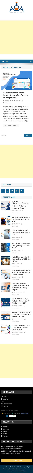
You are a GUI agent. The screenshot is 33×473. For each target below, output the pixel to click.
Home (5, 397)
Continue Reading (12, 125)
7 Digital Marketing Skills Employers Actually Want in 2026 (21, 232)
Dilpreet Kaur (19, 100)
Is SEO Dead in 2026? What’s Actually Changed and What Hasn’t (21, 246)
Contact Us (4, 406)
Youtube (5, 436)
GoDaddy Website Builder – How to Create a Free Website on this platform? (15, 95)
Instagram (5, 429)
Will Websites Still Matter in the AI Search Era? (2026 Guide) (21, 219)
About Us (5, 399)
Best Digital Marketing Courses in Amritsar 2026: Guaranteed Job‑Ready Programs (20, 287)
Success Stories (7, 404)
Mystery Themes (25, 469)
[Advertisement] (16, 37)
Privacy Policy (10, 471)
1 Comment (8, 103)
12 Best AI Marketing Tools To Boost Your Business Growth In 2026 (21, 328)
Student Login (16, 460)
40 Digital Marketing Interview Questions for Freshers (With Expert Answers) (22, 272)
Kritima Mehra (15, 213)
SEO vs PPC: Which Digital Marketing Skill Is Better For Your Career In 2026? (21, 301)
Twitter (4, 433)
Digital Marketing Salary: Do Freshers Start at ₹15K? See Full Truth (21, 259)
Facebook (5, 426)
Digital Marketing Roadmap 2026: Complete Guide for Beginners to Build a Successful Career (21, 205)
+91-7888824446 (18, 446)
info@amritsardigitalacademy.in (12, 448)
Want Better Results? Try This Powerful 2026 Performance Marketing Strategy (21, 314)
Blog (2, 401)
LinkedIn (4, 431)
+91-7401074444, (7, 446)
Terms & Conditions (22, 471)
